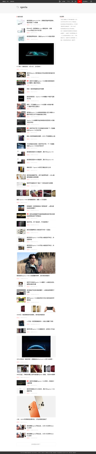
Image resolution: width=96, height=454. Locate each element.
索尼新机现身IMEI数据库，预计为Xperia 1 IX (40, 152)
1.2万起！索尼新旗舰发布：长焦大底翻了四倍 (40, 321)
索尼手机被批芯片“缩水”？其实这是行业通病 (40, 183)
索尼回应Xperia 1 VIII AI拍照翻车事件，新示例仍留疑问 (33, 275)
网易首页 (4, 1)
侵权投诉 (74, 452)
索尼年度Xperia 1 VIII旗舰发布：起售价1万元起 (41, 329)
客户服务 (50, 452)
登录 (80, 1)
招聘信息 (47, 452)
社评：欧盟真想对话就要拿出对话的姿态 (69, 30)
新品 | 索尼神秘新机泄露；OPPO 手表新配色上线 (41, 136)
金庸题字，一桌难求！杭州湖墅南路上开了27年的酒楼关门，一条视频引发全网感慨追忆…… (70, 33)
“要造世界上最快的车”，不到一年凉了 (68, 26)
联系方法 (43, 452)
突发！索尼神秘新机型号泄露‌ (35, 89)
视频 (28, 85)
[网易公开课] (64, 1)
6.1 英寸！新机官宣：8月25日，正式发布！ (29, 66)
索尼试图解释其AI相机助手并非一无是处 (38, 229)
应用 (7, 1)
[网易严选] (68, 1)
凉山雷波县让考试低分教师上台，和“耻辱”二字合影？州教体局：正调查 (70, 24)
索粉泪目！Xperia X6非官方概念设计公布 (39, 167)
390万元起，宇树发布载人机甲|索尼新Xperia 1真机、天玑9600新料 (36, 374)
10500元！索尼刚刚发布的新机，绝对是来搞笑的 (31, 314)
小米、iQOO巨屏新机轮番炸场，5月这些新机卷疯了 (32, 419)
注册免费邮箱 (85, 1)
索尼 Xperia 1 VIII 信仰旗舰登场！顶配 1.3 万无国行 (32, 199)
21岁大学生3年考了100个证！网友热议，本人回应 (70, 21)
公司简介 (39, 452)
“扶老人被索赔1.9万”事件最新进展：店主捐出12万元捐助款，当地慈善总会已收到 (70, 19)
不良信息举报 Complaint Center (62, 452)
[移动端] (60, 1)
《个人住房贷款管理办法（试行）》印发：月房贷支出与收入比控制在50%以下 (70, 35)
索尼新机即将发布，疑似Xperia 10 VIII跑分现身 (41, 36)
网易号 (28, 24)
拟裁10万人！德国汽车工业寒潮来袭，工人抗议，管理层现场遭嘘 (70, 37)
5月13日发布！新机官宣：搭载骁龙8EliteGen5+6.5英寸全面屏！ (35, 359)
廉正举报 (70, 452)
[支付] (72, 1)
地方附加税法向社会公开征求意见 (67, 28)
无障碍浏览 (12, 1)
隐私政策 (54, 452)
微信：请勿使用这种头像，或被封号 (68, 40)
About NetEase (34, 452)
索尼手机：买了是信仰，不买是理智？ (38, 222)
